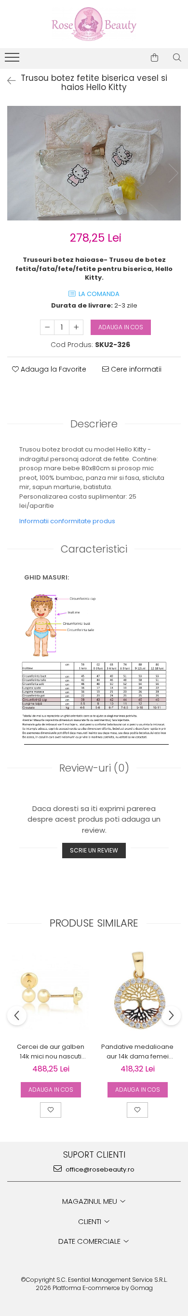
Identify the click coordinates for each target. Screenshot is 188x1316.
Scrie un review (94, 850)
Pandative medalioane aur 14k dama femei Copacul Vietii (137, 1051)
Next (173, 173)
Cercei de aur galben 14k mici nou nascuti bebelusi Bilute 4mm (50, 1051)
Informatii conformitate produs (67, 521)
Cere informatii (135, 369)
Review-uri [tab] (94, 768)
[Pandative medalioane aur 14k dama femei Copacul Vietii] (137, 991)
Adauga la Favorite (52, 369)
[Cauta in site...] (177, 57)
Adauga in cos (120, 327)
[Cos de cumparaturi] (154, 57)
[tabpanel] (94, 163)
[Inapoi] (7, 81)
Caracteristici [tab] (94, 549)
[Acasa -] (94, 24)
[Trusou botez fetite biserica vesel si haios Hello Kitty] (94, 163)
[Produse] (13, 60)
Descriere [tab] (94, 424)
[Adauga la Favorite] (50, 1110)
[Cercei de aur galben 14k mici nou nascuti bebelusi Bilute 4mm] (50, 991)
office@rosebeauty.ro (99, 1169)
